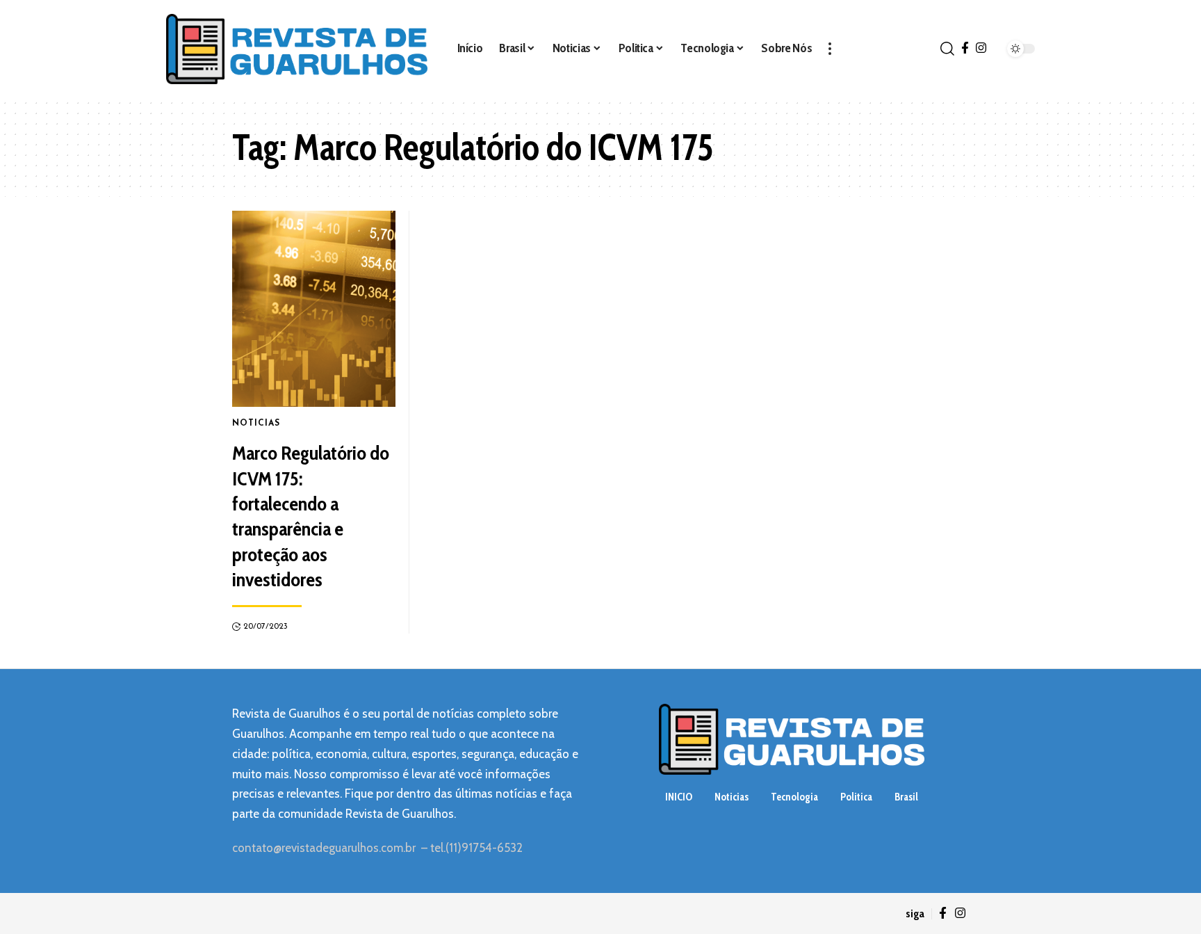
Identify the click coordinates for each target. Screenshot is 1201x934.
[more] (830, 48)
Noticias (256, 423)
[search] (947, 48)
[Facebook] (965, 48)
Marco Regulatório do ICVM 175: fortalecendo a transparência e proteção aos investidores (310, 516)
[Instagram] (981, 48)
